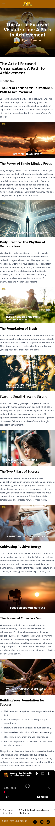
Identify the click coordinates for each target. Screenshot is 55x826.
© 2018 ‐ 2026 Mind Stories (14, 821)
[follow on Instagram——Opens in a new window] (42, 822)
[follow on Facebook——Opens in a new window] (35, 822)
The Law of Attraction (8, 812)
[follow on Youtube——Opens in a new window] (48, 822)
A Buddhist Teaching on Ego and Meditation (34, 812)
